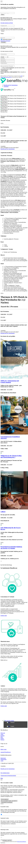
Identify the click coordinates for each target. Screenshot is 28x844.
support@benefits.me (6, 752)
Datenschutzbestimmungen (6, 77)
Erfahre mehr (4, 615)
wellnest (3, 511)
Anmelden (3, 42)
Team (2, 734)
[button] (3, 112)
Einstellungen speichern (6, 840)
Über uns (3, 733)
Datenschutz (3, 759)
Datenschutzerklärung (21, 841)
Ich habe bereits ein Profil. (7, 23)
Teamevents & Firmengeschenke (8, 775)
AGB (21, 76)
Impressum (3, 758)
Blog (2, 737)
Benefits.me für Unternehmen (11, 85)
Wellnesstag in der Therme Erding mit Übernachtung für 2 (11, 456)
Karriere (2, 735)
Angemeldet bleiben (7, 39)
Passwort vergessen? (5, 40)
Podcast (2, 739)
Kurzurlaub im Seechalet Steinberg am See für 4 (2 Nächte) (11, 547)
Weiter (2, 14)
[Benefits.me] (14, 82)
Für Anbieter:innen (5, 772)
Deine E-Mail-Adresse (5, 13)
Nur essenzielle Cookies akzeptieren (9, 800)
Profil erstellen (4, 70)
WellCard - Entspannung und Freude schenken (10, 381)
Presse (2, 738)
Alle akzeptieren (4, 799)
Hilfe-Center (3, 749)
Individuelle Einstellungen (6, 802)
